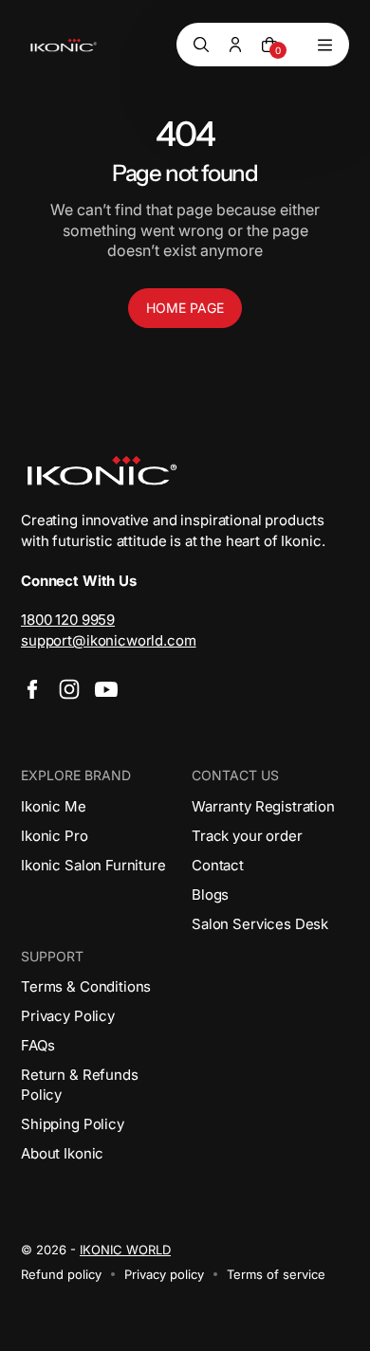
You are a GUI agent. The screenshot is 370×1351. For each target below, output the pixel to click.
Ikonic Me (53, 806)
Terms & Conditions (86, 986)
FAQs (37, 1045)
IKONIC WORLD (125, 1249)
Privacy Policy (68, 1016)
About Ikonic (62, 1153)
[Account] (235, 44)
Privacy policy (164, 1274)
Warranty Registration (263, 806)
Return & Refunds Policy (80, 1085)
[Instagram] (69, 689)
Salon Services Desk (260, 924)
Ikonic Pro (54, 836)
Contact (218, 865)
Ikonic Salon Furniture (93, 865)
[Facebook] (32, 689)
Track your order (247, 836)
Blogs (210, 894)
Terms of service (276, 1274)
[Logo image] (63, 45)
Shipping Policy (72, 1124)
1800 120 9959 (68, 620)
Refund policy (61, 1274)
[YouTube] (106, 689)
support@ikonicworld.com (108, 640)
